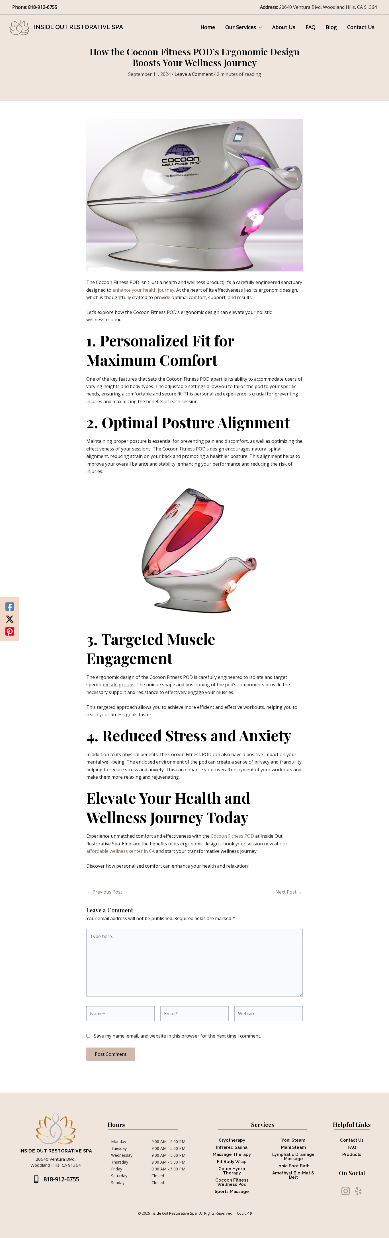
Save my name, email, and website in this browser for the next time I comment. (177, 1036)
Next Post (288, 892)
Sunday (117, 1183)
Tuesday (119, 1148)
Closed (157, 1176)
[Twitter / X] (10, 619)
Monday (118, 1142)
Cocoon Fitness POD (232, 836)
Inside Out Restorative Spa (78, 27)
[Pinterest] (10, 631)
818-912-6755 (43, 7)
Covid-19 (244, 1213)
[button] (259, 27)
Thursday (119, 1162)
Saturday (119, 1176)
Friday (116, 1169)
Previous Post (104, 892)
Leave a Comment (194, 74)
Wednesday (121, 1155)
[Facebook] (10, 607)
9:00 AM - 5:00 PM (168, 1142)
